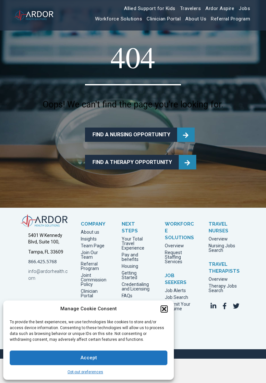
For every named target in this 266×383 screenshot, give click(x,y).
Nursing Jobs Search (222, 248)
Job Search (176, 297)
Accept (88, 358)
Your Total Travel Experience (133, 244)
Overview (174, 245)
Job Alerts (175, 290)
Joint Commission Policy (93, 280)
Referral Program (90, 266)
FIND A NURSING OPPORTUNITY (131, 134)
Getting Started (129, 275)
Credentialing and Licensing (136, 286)
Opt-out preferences (85, 372)
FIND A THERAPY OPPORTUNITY (132, 162)
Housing (130, 266)
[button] (164, 309)
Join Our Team (89, 255)
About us (90, 232)
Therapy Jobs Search (223, 288)
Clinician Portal (89, 293)
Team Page (92, 245)
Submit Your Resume (177, 306)
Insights (89, 239)
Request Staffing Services (173, 257)
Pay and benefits (130, 257)
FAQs (127, 295)
